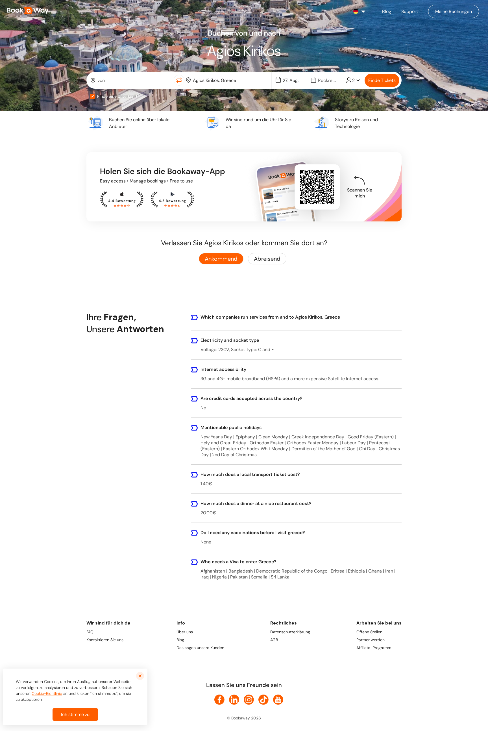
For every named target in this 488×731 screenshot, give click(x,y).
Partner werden (370, 639)
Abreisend (267, 258)
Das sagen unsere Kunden (200, 647)
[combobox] (131, 80)
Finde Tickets (382, 80)
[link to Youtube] (278, 700)
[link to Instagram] (249, 700)
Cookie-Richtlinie (47, 693)
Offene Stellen (369, 631)
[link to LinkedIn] (234, 700)
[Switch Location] (179, 80)
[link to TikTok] (263, 700)
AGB (274, 639)
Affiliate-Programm (373, 647)
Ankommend (221, 258)
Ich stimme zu (75, 714)
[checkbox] (92, 96)
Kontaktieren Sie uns (104, 639)
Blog (180, 639)
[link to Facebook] (219, 700)
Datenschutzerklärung (290, 631)
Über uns (185, 631)
